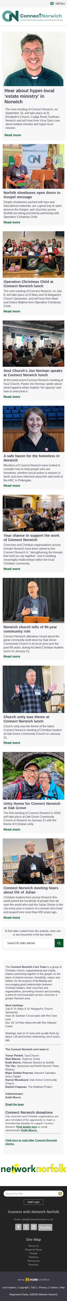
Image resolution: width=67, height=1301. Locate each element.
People (34, 1253)
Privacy (43, 1287)
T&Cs (34, 1287)
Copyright (24, 1287)
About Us (33, 1245)
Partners (33, 1257)
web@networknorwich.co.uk (37, 1219)
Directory (33, 1264)
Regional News (33, 1249)
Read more (12, 135)
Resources (34, 1260)
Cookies (53, 1287)
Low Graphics (9, 1287)
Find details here (26, 1126)
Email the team (14, 1104)
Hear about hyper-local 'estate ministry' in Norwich (29, 96)
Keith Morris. (29, 1130)
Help (62, 1287)
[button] (33, 4)
